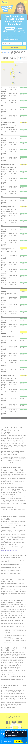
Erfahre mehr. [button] (4, 737)
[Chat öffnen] (24, 740)
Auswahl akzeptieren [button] (20, 741)
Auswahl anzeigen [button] (7, 741)
